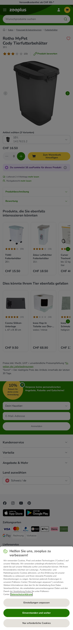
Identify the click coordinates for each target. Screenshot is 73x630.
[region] (36, 588)
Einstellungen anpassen (36, 602)
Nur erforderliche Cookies (36, 623)
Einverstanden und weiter (36, 612)
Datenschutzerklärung (21, 594)
